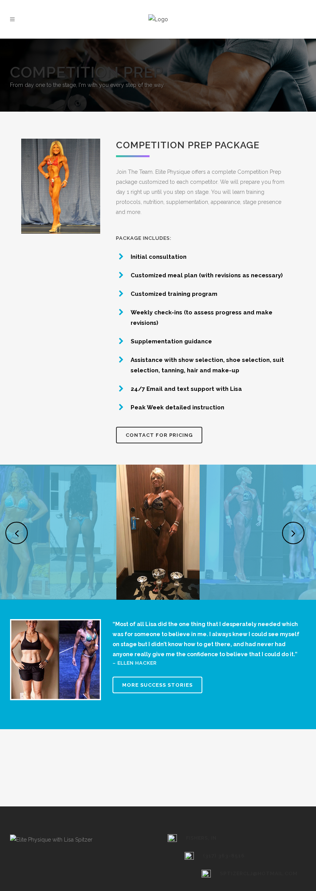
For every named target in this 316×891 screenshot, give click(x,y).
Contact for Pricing (159, 435)
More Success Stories (157, 685)
